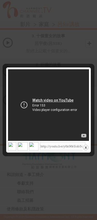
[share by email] (34, 147)
